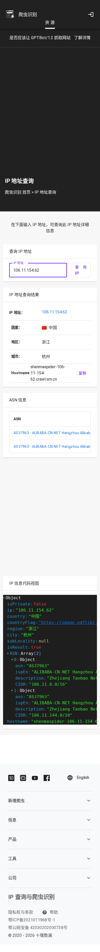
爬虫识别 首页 (18, 192)
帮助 (53, 912)
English (83, 777)
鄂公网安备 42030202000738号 (37, 927)
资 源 (50, 22)
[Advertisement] (50, 116)
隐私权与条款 (20, 912)
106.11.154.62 (54, 312)
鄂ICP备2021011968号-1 (31, 919)
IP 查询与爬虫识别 (31, 897)
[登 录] (91, 14)
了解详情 (82, 37)
